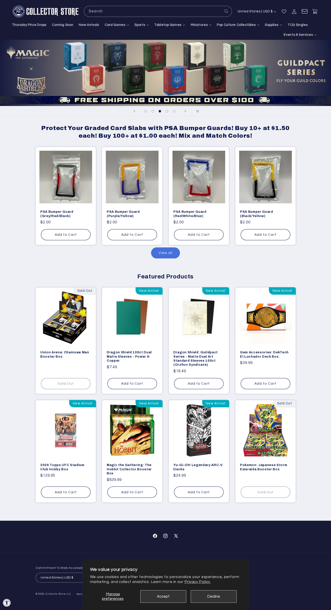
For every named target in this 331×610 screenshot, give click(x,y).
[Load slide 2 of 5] (152, 111)
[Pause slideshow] (197, 111)
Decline (213, 596)
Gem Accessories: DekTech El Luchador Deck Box (264, 354)
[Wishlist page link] (284, 11)
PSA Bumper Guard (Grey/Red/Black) (56, 214)
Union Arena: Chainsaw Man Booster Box (64, 354)
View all (165, 253)
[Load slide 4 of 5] (167, 111)
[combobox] (158, 11)
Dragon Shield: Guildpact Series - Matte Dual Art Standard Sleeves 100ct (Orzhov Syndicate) (195, 359)
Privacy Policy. (197, 582)
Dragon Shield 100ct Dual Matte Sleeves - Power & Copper (129, 357)
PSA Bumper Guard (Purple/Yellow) (123, 214)
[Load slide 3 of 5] (159, 111)
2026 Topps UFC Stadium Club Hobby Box (62, 467)
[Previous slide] (134, 111)
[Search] (226, 11)
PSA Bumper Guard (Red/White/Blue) (189, 214)
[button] (117, 25)
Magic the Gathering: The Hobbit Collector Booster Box (129, 469)
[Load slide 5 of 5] (174, 111)
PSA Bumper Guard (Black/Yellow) (256, 214)
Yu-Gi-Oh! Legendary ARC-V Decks (198, 467)
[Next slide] (185, 111)
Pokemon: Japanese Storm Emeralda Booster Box (263, 467)
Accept (163, 596)
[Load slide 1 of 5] (145, 111)
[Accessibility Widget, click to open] (7, 603)
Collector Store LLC (58, 594)
